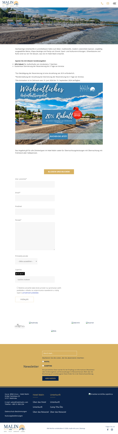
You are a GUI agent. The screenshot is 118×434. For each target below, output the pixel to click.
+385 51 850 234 (18, 404)
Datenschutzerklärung (86, 374)
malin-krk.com (74, 428)
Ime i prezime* (21, 179)
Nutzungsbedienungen (14, 416)
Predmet (18, 206)
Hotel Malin (38, 394)
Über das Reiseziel (41, 412)
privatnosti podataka (30, 293)
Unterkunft (37, 407)
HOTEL (47, 361)
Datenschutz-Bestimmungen (16, 411)
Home (4, 28)
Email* (17, 193)
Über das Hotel (39, 402)
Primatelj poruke (21, 256)
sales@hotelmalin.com (19, 402)
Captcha (18, 270)
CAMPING (48, 366)
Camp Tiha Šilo (56, 407)
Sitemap (82, 428)
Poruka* (18, 220)
